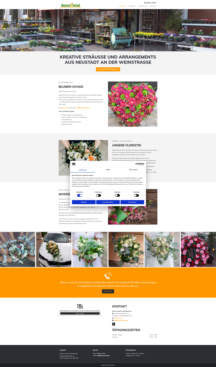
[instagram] (113, 324)
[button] (108, 69)
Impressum (104, 365)
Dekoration (142, 6)
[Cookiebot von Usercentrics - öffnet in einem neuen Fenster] (136, 164)
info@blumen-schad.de (82, 108)
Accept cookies (80, 313)
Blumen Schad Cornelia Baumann (69, 353)
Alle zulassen (132, 202)
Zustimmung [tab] (82, 170)
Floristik (132, 6)
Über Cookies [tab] (133, 169)
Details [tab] (108, 169)
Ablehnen (84, 202)
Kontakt (153, 6)
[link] (80, 306)
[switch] (98, 195)
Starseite (122, 6)
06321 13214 (151, 3)
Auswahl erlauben (108, 202)
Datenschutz (111, 365)
